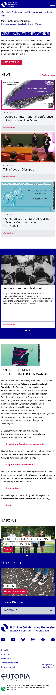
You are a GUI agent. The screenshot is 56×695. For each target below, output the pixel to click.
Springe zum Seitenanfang (46, 666)
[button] (26, 330)
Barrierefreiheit (8, 667)
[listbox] (28, 294)
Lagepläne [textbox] (10, 610)
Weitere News (48, 75)
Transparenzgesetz (9, 663)
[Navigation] (52, 4)
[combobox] (28, 610)
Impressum (6, 654)
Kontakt (4, 650)
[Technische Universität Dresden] (9, 4)
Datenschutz (6, 659)
